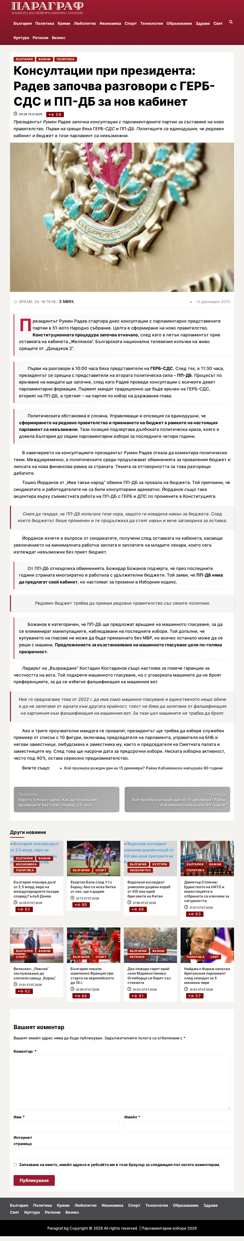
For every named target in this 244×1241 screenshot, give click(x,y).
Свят (218, 23)
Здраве (203, 23)
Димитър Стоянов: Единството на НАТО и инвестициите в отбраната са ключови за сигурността (206, 891)
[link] (93, 858)
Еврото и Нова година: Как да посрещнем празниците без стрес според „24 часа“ (58, 799)
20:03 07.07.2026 (145, 989)
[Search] (231, 22)
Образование (179, 23)
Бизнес (58, 37)
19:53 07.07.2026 (201, 989)
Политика (44, 23)
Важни (45, 59)
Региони (40, 37)
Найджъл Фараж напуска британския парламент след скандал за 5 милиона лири (207, 976)
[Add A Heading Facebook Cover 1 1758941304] (47, 8)
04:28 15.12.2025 (30, 114)
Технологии (151, 23)
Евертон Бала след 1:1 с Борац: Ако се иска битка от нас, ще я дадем (93, 887)
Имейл (132, 1117)
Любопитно (85, 23)
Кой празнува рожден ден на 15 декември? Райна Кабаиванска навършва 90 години (143, 768)
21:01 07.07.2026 (30, 985)
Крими (64, 23)
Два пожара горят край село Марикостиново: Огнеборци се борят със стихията (149, 976)
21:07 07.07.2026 (201, 907)
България (23, 23)
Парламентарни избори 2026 (169, 1228)
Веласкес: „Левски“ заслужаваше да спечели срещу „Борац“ (35, 973)
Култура (21, 37)
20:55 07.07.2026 (87, 989)
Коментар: (25, 1051)
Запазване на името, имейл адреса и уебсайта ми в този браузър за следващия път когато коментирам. (119, 1164)
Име (19, 1117)
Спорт (131, 23)
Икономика (110, 23)
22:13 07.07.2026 (87, 898)
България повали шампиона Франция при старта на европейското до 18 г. (92, 976)
